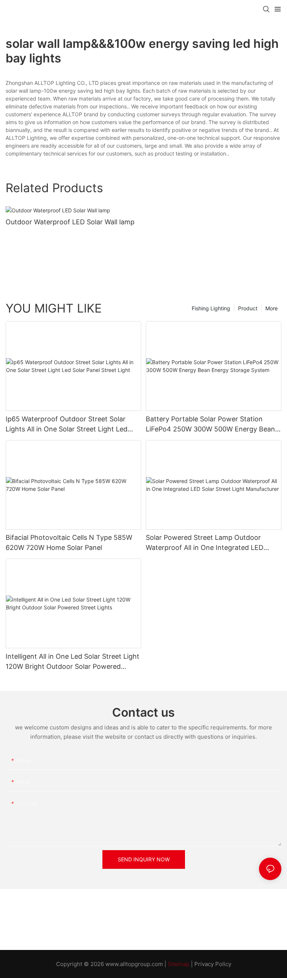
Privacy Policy (212, 964)
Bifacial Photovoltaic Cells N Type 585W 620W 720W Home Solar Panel (69, 542)
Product (247, 308)
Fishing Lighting (211, 308)
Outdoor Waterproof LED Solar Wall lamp (70, 222)
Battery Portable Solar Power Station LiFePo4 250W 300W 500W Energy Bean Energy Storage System (210, 424)
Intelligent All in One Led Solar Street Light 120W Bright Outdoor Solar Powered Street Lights (72, 661)
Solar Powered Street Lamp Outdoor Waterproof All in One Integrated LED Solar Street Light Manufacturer (204, 543)
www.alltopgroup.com (134, 964)
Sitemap (178, 964)
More (271, 308)
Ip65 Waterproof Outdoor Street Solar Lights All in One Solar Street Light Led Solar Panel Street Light (66, 424)
